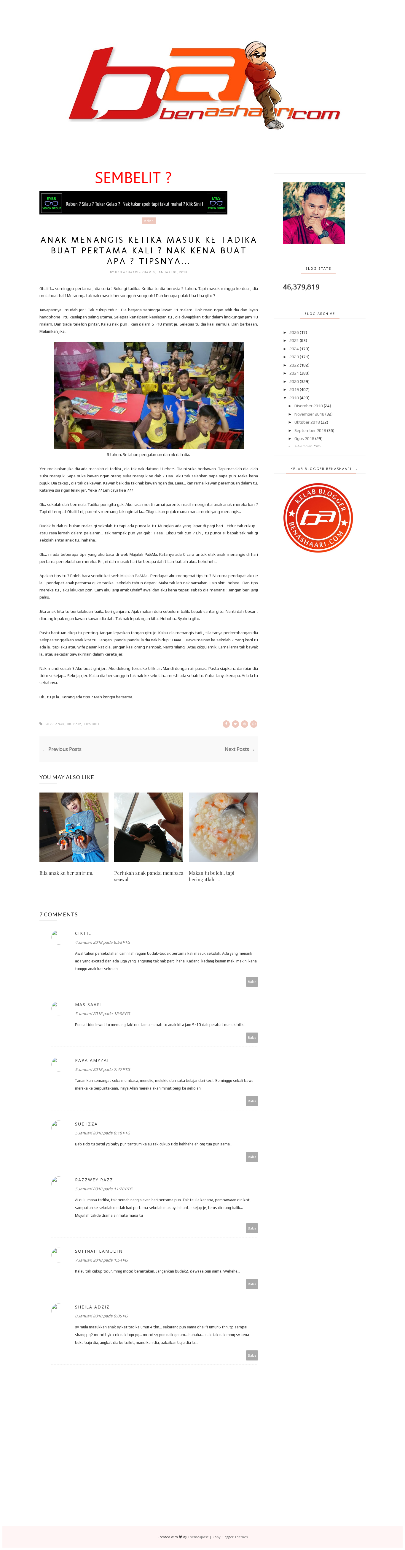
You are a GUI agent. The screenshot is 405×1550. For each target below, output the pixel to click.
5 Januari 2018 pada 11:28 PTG (103, 1188)
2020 (294, 381)
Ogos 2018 (304, 438)
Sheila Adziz (92, 1307)
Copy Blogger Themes (230, 1537)
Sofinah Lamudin (99, 1251)
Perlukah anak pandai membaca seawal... (148, 876)
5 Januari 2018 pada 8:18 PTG (102, 1133)
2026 (294, 332)
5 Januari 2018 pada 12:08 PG (102, 1013)
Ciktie (83, 933)
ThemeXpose (198, 1537)
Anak (149, 220)
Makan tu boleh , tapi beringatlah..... (211, 876)
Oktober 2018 (307, 422)
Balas (252, 982)
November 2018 (309, 414)
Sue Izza (86, 1124)
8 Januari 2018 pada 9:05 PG (101, 1316)
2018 (294, 397)
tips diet (92, 724)
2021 (294, 373)
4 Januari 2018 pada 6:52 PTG (102, 942)
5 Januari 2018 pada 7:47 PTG (102, 1069)
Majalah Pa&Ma (133, 575)
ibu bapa (74, 724)
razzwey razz (94, 1180)
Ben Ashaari (127, 272)
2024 (294, 348)
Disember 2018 (308, 405)
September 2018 (310, 430)
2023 (294, 356)
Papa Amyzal (92, 1060)
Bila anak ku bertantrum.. (67, 873)
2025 (294, 340)
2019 (294, 389)
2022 (294, 365)
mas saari (88, 1004)
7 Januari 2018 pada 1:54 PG (101, 1260)
